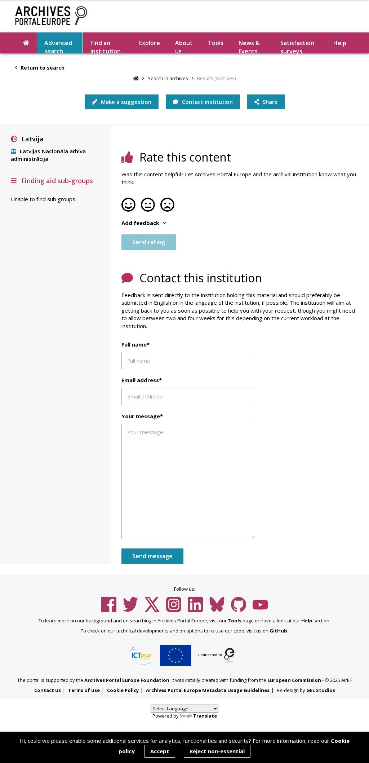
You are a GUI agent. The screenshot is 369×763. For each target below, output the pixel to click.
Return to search (42, 67)
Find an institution (105, 46)
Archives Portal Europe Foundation (126, 680)
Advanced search (58, 46)
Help (306, 620)
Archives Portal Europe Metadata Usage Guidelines (208, 690)
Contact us (47, 690)
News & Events (249, 46)
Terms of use (84, 690)
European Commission (294, 680)
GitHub (278, 630)
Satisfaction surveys (297, 46)
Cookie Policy (123, 690)
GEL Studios (320, 690)
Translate (205, 716)
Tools (215, 43)
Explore (149, 43)
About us (184, 46)
